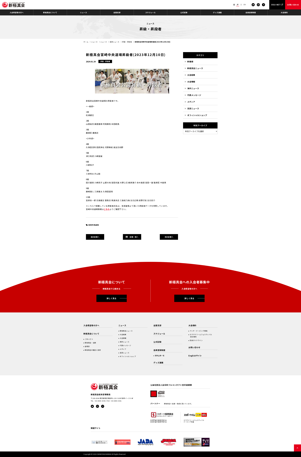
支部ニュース (114, 42)
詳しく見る (112, 298)
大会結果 (191, 75)
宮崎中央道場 (93, 225)
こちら (107, 209)
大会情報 (191, 81)
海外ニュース (193, 88)
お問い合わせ (194, 347)
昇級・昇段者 (127, 42)
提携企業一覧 (159, 355)
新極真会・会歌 (90, 343)
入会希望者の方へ (17, 12)
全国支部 (116, 12)
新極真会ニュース (195, 68)
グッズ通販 (217, 12)
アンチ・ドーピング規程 (198, 331)
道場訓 (87, 346)
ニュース (83, 12)
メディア (191, 101)
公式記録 (183, 12)
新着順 (190, 61)
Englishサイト (195, 355)
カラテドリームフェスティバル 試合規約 (200, 335)
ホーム (85, 42)
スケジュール (150, 12)
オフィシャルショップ (197, 115)
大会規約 (284, 12)
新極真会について (50, 12)
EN (245, 5)
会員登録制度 (251, 12)
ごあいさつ (89, 339)
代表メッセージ (194, 95)
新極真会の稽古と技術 (93, 350)
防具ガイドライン (196, 340)
